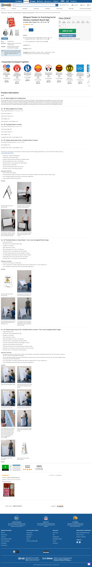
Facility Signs (47, 8)
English (16, 48)
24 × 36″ (31, 29)
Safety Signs (10, 12)
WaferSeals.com (68, 560)
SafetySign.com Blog (57, 539)
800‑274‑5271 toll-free (31, 557)
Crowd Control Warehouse (68, 558)
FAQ (53, 534)
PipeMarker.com (66, 559)
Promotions (55, 543)
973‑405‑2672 (77, 38)
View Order (28, 536)
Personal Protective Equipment (85, 8)
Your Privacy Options (30, 541)
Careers (54, 541)
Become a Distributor (81, 536)
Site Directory (4, 545)
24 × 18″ (25, 29)
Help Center (55, 532)
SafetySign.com (4, 12)
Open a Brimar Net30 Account (83, 532)
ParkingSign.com (61, 559)
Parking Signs (24, 8)
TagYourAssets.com (57, 560)
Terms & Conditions (5, 541)
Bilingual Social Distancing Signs (28, 12)
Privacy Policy (4, 534)
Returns (28, 539)
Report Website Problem (6, 539)
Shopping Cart (29, 534)
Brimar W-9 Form (80, 534)
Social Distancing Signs (17, 12)
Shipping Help (56, 536)
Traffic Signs (14, 8)
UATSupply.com (62, 560)
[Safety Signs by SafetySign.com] (5, 6)
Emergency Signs (59, 8)
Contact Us (3, 536)
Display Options (8, 506)
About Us (3, 532)
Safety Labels (71, 8)
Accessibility (3, 543)
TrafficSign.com (56, 559)
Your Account (29, 532)
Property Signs (36, 8)
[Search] (57, 5)
